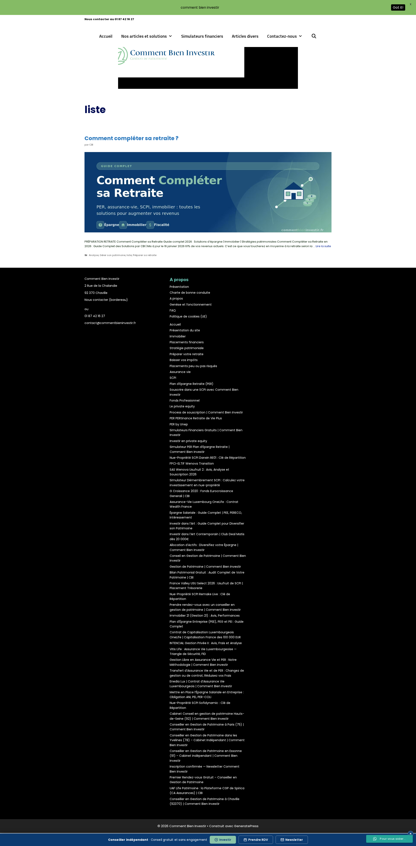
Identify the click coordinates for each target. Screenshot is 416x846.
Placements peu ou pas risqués (193, 366)
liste (129, 255)
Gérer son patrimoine (112, 255)
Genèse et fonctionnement (191, 304)
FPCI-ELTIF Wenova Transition (192, 463)
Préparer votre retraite (186, 354)
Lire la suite (323, 246)
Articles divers (245, 36)
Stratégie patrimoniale (187, 348)
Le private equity (182, 406)
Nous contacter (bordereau (105, 300)
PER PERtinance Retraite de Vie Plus (196, 418)
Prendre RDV (258, 840)
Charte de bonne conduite (190, 292)
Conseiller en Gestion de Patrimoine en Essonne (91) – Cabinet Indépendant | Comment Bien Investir (206, 756)
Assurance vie (180, 372)
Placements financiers (187, 342)
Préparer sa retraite (144, 255)
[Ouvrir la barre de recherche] (314, 36)
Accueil (105, 36)
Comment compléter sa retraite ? (131, 138)
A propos (176, 298)
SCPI (173, 378)
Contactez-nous (282, 36)
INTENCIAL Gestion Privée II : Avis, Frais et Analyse (206, 643)
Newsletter (294, 840)
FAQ (173, 310)
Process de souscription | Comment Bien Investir (206, 412)
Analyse (94, 255)
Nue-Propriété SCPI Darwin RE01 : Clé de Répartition (208, 457)
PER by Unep (179, 424)
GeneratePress (246, 826)
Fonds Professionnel (185, 400)
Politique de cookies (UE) (188, 316)
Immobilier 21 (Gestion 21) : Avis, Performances (205, 615)
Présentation (179, 287)
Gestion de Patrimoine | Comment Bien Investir (205, 566)
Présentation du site (185, 330)
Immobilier (178, 336)
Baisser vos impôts (184, 360)
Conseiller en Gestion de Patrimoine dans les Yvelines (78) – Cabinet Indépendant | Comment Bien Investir (207, 740)
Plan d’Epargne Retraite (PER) (191, 384)
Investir (225, 840)
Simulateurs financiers (202, 36)
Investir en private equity (188, 441)
